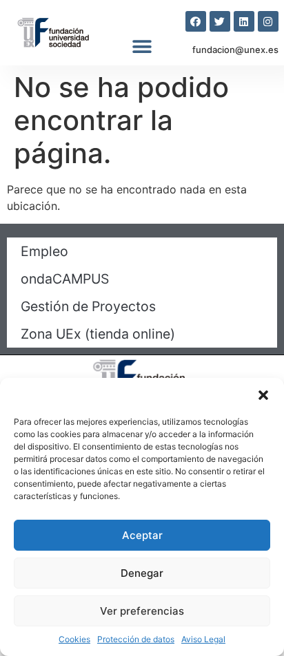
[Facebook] (195, 21)
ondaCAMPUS (65, 279)
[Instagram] (268, 21)
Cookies (74, 639)
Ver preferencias (142, 610)
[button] (263, 395)
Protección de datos (135, 639)
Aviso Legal (203, 639)
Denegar (142, 573)
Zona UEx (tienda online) (98, 334)
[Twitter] (220, 21)
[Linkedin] (244, 21)
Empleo (44, 251)
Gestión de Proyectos (88, 306)
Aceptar (142, 535)
